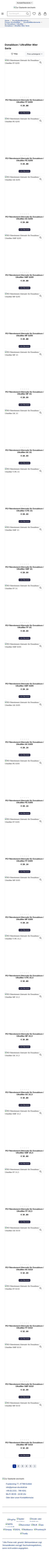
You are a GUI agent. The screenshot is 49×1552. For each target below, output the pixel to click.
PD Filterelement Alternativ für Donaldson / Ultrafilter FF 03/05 (24, 860)
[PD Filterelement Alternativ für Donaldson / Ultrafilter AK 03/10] (24, 1244)
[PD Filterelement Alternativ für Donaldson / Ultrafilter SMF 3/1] (24, 543)
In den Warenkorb (24, 112)
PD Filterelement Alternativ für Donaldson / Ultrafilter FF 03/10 (24, 1327)
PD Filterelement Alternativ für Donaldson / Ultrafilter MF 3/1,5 (24, 1035)
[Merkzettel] (34, 13)
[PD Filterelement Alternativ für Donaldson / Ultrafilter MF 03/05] (24, 893)
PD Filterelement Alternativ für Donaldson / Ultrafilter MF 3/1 (24, 393)
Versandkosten (8, 1545)
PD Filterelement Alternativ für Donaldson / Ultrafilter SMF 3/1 (24, 568)
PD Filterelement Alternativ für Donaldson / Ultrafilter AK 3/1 (24, 451)
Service (6, 1504)
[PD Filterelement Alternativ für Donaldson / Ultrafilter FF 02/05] (24, 76)
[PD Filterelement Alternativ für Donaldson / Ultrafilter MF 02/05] (24, 310)
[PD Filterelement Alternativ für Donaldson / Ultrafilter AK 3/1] (24, 426)
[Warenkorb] (45, 13)
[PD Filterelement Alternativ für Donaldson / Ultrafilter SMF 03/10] (24, 1360)
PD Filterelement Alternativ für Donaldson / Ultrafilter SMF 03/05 (24, 685)
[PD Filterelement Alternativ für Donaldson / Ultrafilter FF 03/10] (24, 1302)
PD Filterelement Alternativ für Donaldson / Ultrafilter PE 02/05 (24, 159)
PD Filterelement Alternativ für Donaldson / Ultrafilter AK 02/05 (24, 218)
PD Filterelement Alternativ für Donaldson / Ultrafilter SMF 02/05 (24, 276)
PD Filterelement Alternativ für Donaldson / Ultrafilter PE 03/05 (24, 802)
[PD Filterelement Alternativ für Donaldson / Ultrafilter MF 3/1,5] (24, 1010)
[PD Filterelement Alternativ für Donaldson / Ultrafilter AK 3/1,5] (24, 1068)
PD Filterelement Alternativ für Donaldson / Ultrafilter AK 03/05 (24, 743)
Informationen (9, 1510)
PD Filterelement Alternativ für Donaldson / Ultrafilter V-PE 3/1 (24, 510)
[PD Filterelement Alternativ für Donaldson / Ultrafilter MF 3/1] (24, 368)
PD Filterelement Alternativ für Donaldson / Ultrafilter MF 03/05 (24, 918)
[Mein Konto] (39, 13)
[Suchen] (27, 13)
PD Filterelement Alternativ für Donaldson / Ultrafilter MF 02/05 (24, 335)
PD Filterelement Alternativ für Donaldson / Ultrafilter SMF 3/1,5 (24, 1152)
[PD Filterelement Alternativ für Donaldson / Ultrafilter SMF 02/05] (24, 251)
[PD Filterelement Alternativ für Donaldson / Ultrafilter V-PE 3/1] (24, 485)
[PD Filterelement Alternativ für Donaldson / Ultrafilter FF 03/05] (24, 835)
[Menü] (2, 13)
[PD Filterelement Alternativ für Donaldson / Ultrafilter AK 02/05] (24, 193)
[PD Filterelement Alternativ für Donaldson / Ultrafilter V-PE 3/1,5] (24, 952)
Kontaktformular (26, 1498)
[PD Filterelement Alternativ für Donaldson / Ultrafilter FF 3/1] (24, 601)
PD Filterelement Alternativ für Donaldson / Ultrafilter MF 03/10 (24, 1444)
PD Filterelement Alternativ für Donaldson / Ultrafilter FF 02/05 (24, 101)
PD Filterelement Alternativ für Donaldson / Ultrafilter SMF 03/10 (24, 1385)
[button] (40, 62)
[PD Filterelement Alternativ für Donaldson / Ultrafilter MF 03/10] (24, 1419)
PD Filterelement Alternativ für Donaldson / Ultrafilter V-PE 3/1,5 (24, 977)
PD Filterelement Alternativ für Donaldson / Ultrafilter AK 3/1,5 (24, 1093)
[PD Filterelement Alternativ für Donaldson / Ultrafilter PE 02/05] (24, 135)
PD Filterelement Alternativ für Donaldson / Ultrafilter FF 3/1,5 (24, 1210)
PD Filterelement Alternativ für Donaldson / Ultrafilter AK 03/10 (24, 1269)
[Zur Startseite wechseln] (24, 7)
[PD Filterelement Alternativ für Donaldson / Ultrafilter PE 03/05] (24, 777)
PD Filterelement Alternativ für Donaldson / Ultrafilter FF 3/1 (24, 626)
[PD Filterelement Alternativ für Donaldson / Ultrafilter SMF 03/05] (24, 660)
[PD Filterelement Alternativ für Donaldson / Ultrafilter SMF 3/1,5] (24, 1127)
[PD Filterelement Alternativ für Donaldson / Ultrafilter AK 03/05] (24, 718)
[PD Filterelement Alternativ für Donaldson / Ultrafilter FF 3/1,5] (24, 1185)
